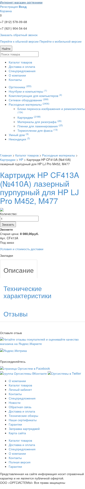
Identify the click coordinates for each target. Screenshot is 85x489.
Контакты (15, 79)
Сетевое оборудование (29, 100)
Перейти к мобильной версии (60, 41)
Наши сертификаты (23, 420)
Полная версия (20, 462)
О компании (17, 75)
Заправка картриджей (24, 428)
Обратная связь (20, 407)
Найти (6, 48)
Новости (14, 402)
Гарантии (15, 424)
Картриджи (29, 117)
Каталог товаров (20, 62)
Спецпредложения (22, 71)
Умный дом (19, 135)
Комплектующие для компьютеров (35, 95)
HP (21, 159)
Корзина (6, 11)
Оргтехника (20, 87)
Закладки (6, 255)
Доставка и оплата (22, 66)
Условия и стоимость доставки (21, 249)
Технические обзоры (23, 415)
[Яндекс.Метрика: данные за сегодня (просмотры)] (13, 350)
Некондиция (19, 139)
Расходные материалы (29, 104)
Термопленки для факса (37, 130)
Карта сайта (17, 433)
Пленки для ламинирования (40, 126)
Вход (23, 6)
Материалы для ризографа (39, 122)
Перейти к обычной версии (19, 41)
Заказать (8, 224)
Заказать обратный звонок (18, 35)
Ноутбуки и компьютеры (28, 91)
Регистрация (9, 6)
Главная (6, 155)
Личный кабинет (20, 389)
